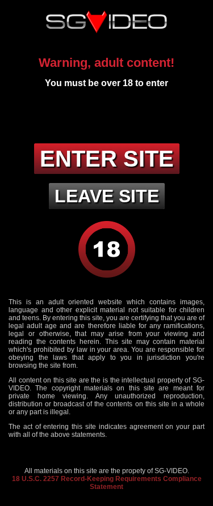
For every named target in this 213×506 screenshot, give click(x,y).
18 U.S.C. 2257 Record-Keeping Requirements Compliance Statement (107, 483)
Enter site (107, 158)
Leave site (107, 196)
